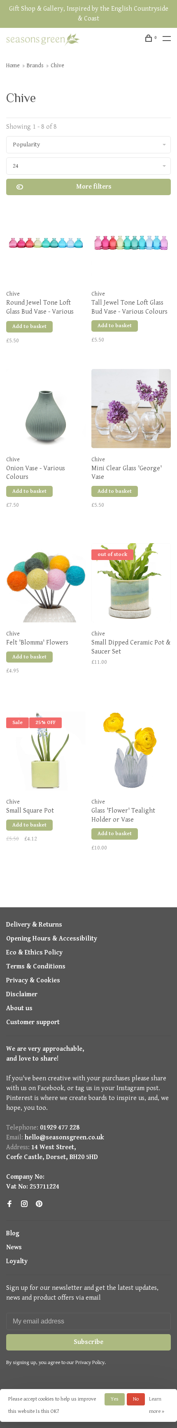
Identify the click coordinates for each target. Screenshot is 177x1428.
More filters (94, 187)
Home (13, 65)
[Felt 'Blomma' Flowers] (46, 584)
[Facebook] (9, 1205)
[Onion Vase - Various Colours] (46, 410)
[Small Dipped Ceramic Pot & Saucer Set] (131, 584)
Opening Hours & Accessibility (51, 939)
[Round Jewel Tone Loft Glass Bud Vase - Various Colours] (46, 244)
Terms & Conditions (35, 966)
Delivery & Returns (34, 925)
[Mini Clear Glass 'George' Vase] (131, 410)
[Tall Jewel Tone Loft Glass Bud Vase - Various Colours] (131, 244)
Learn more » (156, 1405)
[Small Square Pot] (46, 752)
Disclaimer (21, 994)
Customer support (33, 1022)
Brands (35, 65)
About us (19, 1008)
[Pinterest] (39, 1205)
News (14, 1247)
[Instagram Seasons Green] (24, 1205)
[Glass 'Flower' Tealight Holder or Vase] (131, 752)
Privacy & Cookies (33, 980)
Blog (12, 1233)
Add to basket (29, 326)
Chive (57, 65)
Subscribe (88, 1342)
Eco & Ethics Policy (34, 953)
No (136, 1399)
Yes (115, 1399)
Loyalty (17, 1261)
